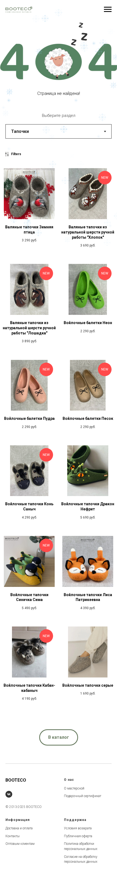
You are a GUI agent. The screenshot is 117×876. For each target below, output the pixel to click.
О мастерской (74, 788)
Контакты (12, 836)
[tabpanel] (58, 436)
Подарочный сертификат (82, 796)
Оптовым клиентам (20, 844)
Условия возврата (78, 828)
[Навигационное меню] (108, 9)
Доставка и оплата (19, 828)
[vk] (8, 794)
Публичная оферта (78, 836)
